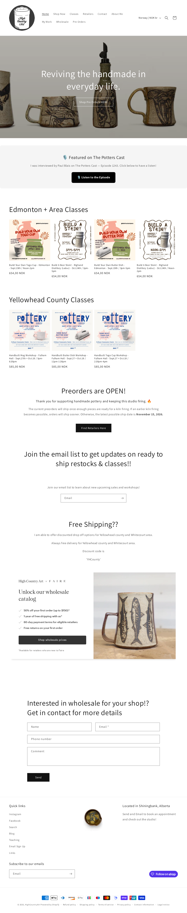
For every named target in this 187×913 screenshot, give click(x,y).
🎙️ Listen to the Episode (93, 177)
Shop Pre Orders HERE (93, 102)
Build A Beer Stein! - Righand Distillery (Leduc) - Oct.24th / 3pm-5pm (70, 268)
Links (12, 853)
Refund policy (69, 904)
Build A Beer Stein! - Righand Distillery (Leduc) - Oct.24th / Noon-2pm (156, 268)
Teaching (14, 840)
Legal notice (163, 904)
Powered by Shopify (50, 904)
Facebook (15, 820)
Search (13, 827)
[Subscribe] (122, 498)
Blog (11, 833)
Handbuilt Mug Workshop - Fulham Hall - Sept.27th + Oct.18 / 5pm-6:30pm (28, 358)
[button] (167, 18)
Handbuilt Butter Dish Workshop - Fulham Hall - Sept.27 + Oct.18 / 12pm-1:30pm (70, 358)
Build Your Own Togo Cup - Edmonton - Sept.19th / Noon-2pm (29, 267)
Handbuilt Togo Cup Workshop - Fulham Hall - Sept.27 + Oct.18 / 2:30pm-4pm (111, 358)
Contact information (144, 904)
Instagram (15, 814)
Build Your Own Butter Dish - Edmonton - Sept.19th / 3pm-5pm (112, 267)
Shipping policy (87, 904)
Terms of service (106, 904)
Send (38, 777)
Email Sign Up (17, 846)
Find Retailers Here (93, 428)
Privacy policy (124, 904)
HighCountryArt (32, 904)
